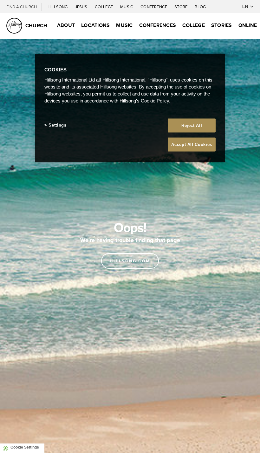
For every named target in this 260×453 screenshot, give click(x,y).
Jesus (81, 7)
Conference (154, 7)
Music (127, 7)
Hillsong (58, 7)
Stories (221, 25)
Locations (95, 25)
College (104, 7)
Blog (200, 7)
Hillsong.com (130, 261)
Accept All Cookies (191, 144)
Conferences (157, 25)
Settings (57, 124)
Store (181, 7)
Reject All (191, 125)
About (66, 25)
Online (247, 25)
